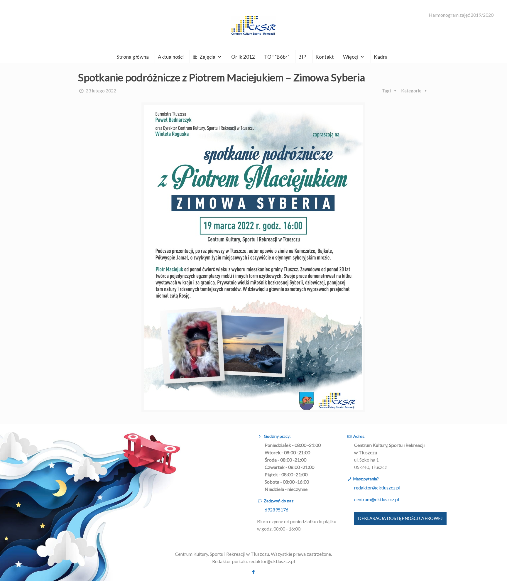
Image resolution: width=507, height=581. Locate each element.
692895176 (276, 509)
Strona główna (132, 57)
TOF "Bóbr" (276, 57)
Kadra (381, 57)
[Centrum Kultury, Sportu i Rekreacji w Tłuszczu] (253, 25)
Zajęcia (207, 57)
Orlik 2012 (243, 57)
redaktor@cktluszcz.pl (377, 487)
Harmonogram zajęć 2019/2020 (461, 15)
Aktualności (171, 57)
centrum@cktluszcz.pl (376, 499)
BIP (302, 57)
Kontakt (324, 57)
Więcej (350, 57)
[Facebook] (253, 571)
